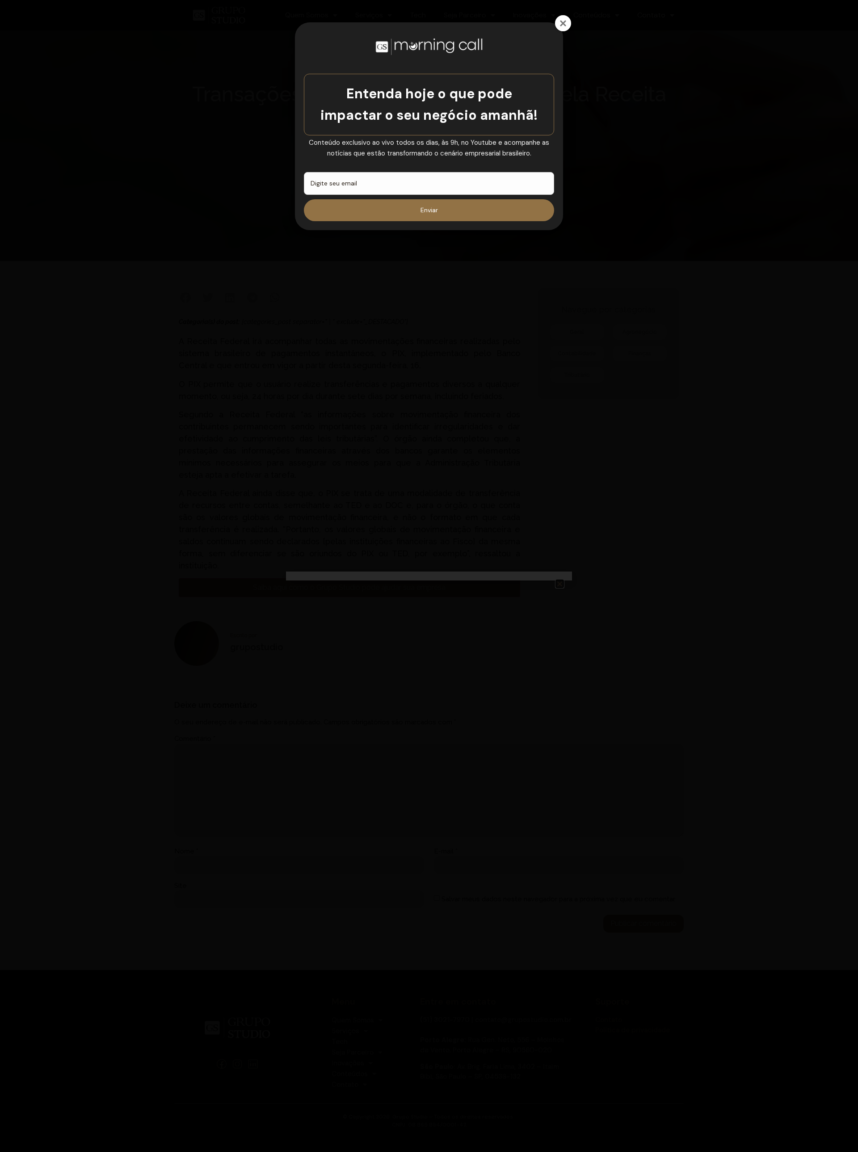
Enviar (429, 210)
